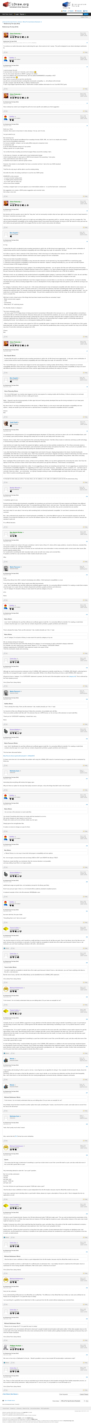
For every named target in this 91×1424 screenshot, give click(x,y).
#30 (87, 1213)
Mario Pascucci (15, 567)
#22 (87, 937)
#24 (87, 996)
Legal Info (25, 1412)
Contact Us (12, 1408)
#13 (87, 614)
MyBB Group (30, 1417)
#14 (87, 667)
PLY (16, 1136)
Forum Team (6, 1408)
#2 (87, 66)
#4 (87, 125)
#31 (87, 1251)
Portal (64, 11)
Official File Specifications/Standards (31, 22)
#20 (87, 881)
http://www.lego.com (69, 1420)
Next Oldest (6, 1394)
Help (86, 11)
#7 (87, 351)
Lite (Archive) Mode (35, 1408)
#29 (87, 1155)
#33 (87, 1318)
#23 (87, 962)
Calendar (79, 11)
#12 (87, 574)
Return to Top (26, 1408)
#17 (87, 778)
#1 (87, 42)
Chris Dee (34, 42)
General (20, 22)
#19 (87, 845)
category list (72, 676)
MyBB (19, 1417)
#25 (87, 1019)
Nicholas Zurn (14, 771)
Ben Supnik (14, 233)
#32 (87, 1287)
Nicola (12, 1058)
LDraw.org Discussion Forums (9, 22)
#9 (87, 431)
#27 (87, 1092)
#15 (87, 699)
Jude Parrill (14, 422)
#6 (87, 241)
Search (71, 11)
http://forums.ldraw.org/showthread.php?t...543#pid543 (18, 756)
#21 (87, 911)
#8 (87, 386)
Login (17, 14)
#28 (87, 1124)
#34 (87, 1354)
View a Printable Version (10, 1400)
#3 (87, 103)
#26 (87, 1066)
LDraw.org (19, 1408)
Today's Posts (84, 17)
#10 (87, 496)
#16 (87, 738)
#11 (87, 541)
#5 (87, 210)
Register (22, 14)
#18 (87, 804)
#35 (87, 1377)
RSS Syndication (45, 1408)
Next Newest (14, 1394)
